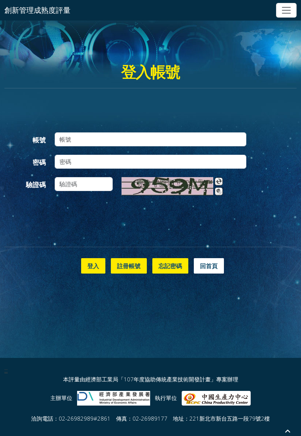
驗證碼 (36, 184)
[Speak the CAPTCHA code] (219, 191)
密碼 (39, 162)
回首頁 (209, 266)
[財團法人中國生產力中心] (216, 397)
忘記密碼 (170, 266)
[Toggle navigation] (286, 10)
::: (6, 370)
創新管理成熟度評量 (37, 10)
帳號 (39, 139)
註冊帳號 (129, 266)
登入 (93, 266)
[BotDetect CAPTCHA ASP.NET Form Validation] (167, 186)
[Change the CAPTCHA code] (219, 181)
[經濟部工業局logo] (113, 397)
